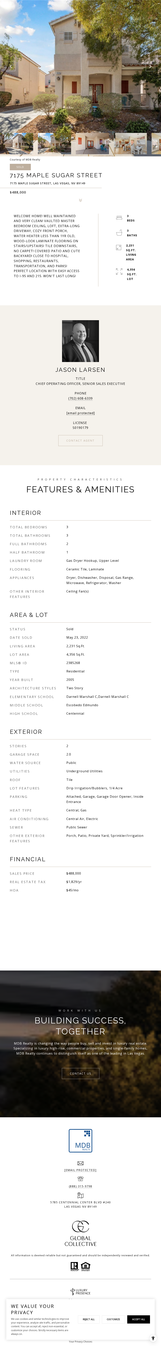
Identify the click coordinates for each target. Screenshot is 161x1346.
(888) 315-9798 (80, 1186)
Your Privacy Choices (80, 1341)
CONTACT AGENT (80, 440)
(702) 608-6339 (80, 398)
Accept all (138, 1319)
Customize (113, 1319)
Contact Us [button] (80, 1073)
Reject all (89, 1319)
